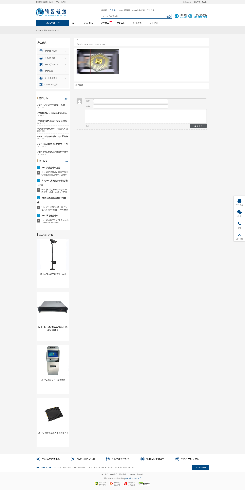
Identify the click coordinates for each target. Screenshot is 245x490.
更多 (66, 99)
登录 (58, 2)
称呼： (89, 101)
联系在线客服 (201, 468)
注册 (64, 2)
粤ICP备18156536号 (133, 478)
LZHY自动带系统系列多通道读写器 (53, 433)
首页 (37, 31)
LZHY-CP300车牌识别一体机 (52, 105)
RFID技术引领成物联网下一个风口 (53, 31)
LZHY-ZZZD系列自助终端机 (53, 380)
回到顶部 (239, 239)
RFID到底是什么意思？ (52, 167)
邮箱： (89, 106)
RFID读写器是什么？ (51, 215)
